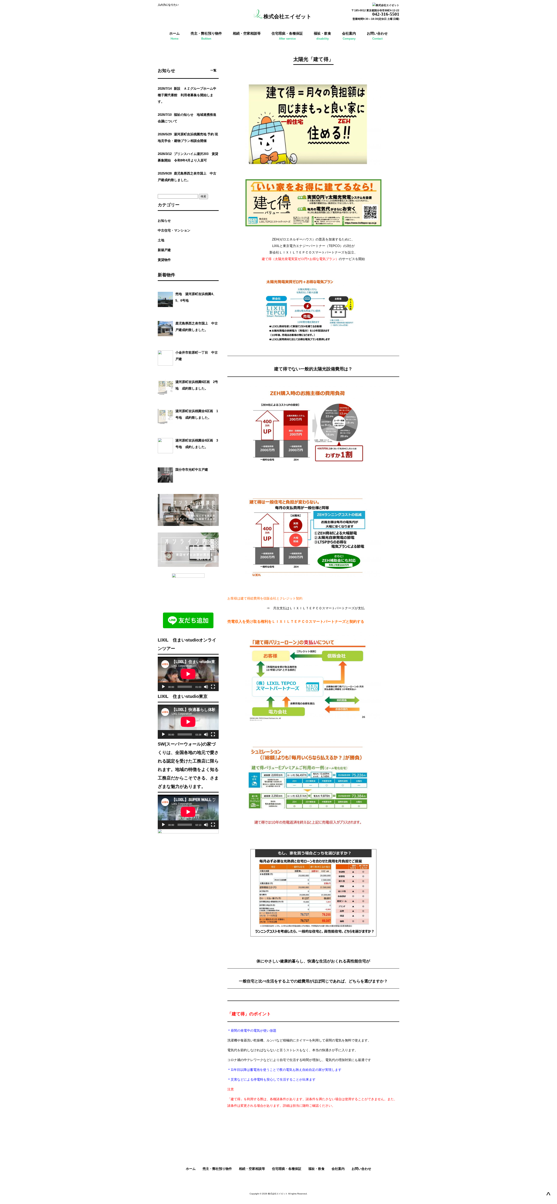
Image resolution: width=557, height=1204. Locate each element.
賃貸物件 (166, 260)
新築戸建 (164, 250)
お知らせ (164, 220)
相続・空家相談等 (252, 1168)
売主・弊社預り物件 (217, 1168)
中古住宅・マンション (174, 230)
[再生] (163, 687)
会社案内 (338, 1168)
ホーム (191, 1168)
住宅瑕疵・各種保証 (286, 1168)
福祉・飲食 (316, 1168)
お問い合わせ (361, 1168)
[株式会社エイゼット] (258, 16)
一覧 (213, 70)
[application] (188, 674)
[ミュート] (206, 687)
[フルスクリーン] (213, 687)
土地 (161, 240)
